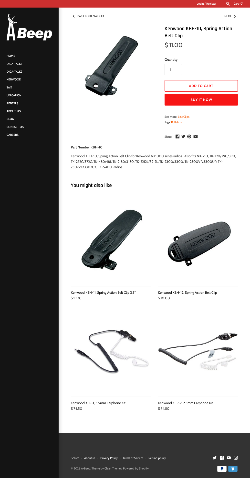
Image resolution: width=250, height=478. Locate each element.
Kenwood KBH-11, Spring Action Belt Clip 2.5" (103, 292)
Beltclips (176, 122)
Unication (14, 95)
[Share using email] (195, 136)
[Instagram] (236, 458)
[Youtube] (229, 458)
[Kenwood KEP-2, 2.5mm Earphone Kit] (198, 351)
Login (200, 3)
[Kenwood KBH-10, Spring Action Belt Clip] (111, 66)
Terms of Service (133, 458)
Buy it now (201, 100)
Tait (9, 87)
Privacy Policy (109, 458)
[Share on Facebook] (177, 136)
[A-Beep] (29, 27)
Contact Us (15, 127)
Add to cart (201, 86)
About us (89, 458)
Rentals (12, 103)
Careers (13, 135)
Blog (10, 119)
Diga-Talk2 (14, 71)
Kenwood (14, 79)
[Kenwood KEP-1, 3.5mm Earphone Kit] (111, 351)
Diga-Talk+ (14, 64)
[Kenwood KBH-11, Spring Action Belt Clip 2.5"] (111, 241)
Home (11, 56)
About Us (14, 111)
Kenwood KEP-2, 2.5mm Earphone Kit (185, 403)
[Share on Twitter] (183, 136)
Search (75, 458)
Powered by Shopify (136, 468)
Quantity (171, 59)
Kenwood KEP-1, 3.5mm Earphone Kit (98, 403)
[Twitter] (215, 458)
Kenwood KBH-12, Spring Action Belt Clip (187, 292)
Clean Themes (113, 468)
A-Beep (85, 468)
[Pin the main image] (189, 136)
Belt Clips (183, 116)
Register (211, 3)
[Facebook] (222, 458)
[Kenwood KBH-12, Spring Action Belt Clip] (198, 241)
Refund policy (157, 458)
